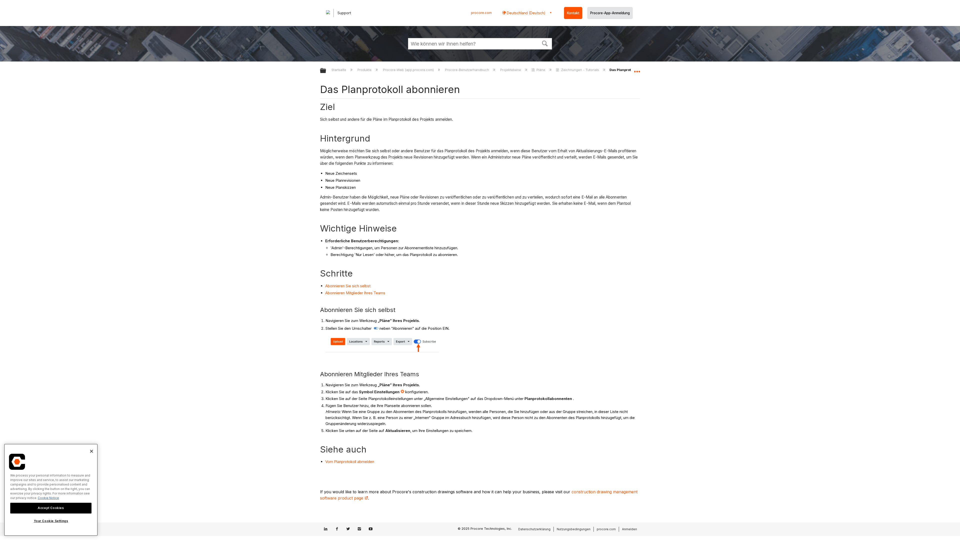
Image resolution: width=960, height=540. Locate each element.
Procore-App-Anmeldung (610, 13)
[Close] (91, 451)
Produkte (365, 70)
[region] (51, 490)
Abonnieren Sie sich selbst (347, 286)
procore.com (481, 13)
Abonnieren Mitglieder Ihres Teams (355, 292)
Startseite (339, 70)
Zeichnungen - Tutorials (580, 70)
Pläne (541, 70)
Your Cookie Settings (51, 521)
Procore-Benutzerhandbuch (467, 70)
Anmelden (629, 529)
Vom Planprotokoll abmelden (349, 461)
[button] (545, 43)
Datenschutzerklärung (534, 529)
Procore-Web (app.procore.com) (408, 70)
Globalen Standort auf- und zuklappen (637, 69)
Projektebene (511, 70)
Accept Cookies (51, 508)
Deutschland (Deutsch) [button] (526, 13)
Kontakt (573, 13)
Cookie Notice (48, 498)
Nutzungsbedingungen (573, 529)
